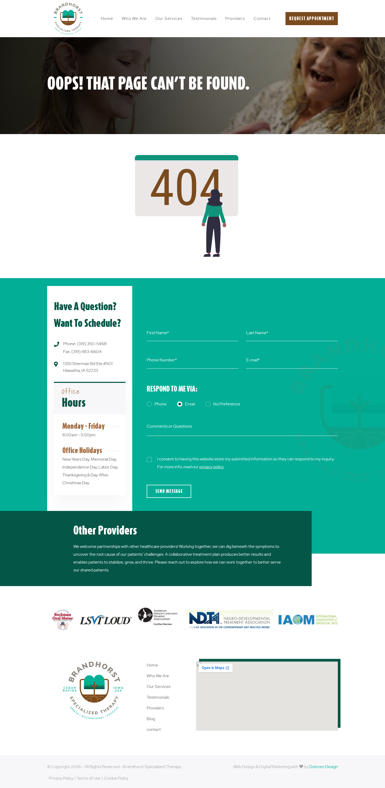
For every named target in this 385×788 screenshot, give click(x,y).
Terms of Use (89, 778)
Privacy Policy (61, 778)
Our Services (168, 18)
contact (154, 729)
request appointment (311, 18)
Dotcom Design (323, 766)
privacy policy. (211, 467)
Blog (151, 718)
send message (169, 491)
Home (107, 18)
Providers (235, 18)
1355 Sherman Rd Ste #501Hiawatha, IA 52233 (88, 367)
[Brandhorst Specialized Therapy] (68, 19)
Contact (262, 18)
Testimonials (204, 18)
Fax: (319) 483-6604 (82, 351)
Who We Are (134, 18)
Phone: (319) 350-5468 (85, 343)
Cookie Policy (116, 778)
